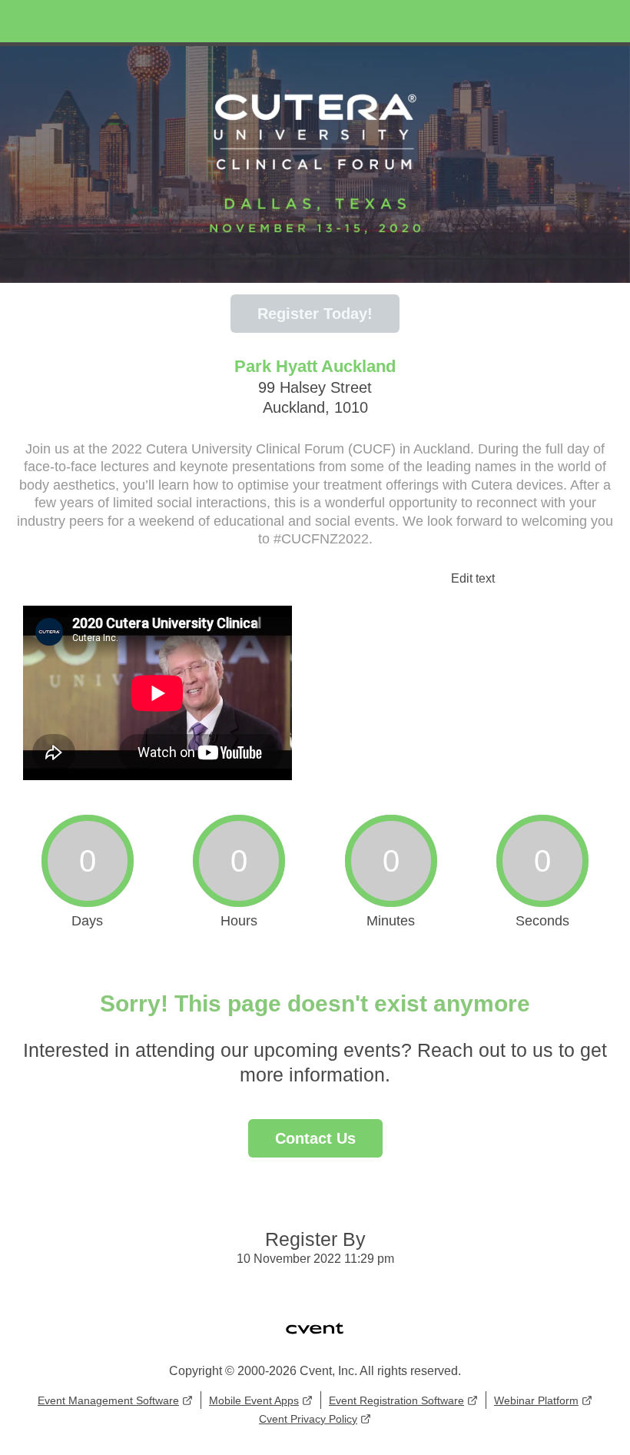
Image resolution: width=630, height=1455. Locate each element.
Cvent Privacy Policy (308, 1419)
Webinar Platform (536, 1400)
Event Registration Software (396, 1400)
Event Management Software (108, 1400)
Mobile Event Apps (254, 1400)
